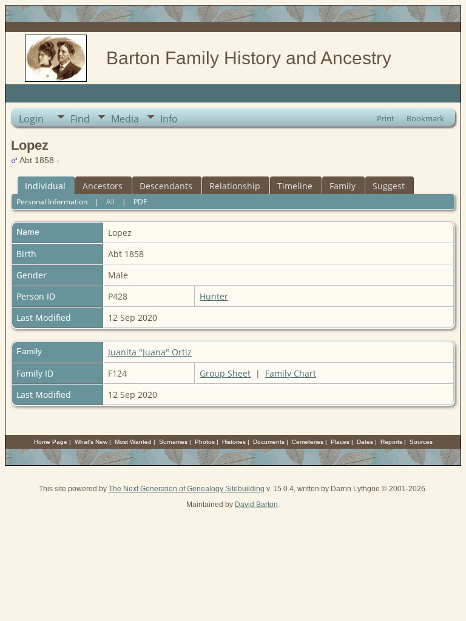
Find (80, 119)
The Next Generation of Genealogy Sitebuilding (187, 489)
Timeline (294, 186)
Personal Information (51, 201)
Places (340, 441)
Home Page (50, 441)
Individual (45, 186)
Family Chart (290, 373)
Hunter (214, 296)
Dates (365, 441)
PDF (140, 201)
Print (385, 118)
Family (342, 186)
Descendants (166, 186)
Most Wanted (133, 441)
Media (125, 119)
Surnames (173, 441)
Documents (269, 441)
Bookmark (425, 118)
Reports (391, 441)
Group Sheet (225, 373)
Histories (234, 441)
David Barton (256, 504)
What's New (91, 441)
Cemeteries (307, 441)
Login (31, 119)
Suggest (389, 186)
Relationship (234, 186)
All (110, 201)
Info (169, 119)
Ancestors (103, 186)
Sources (421, 441)
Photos (205, 441)
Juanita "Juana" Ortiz (150, 352)
